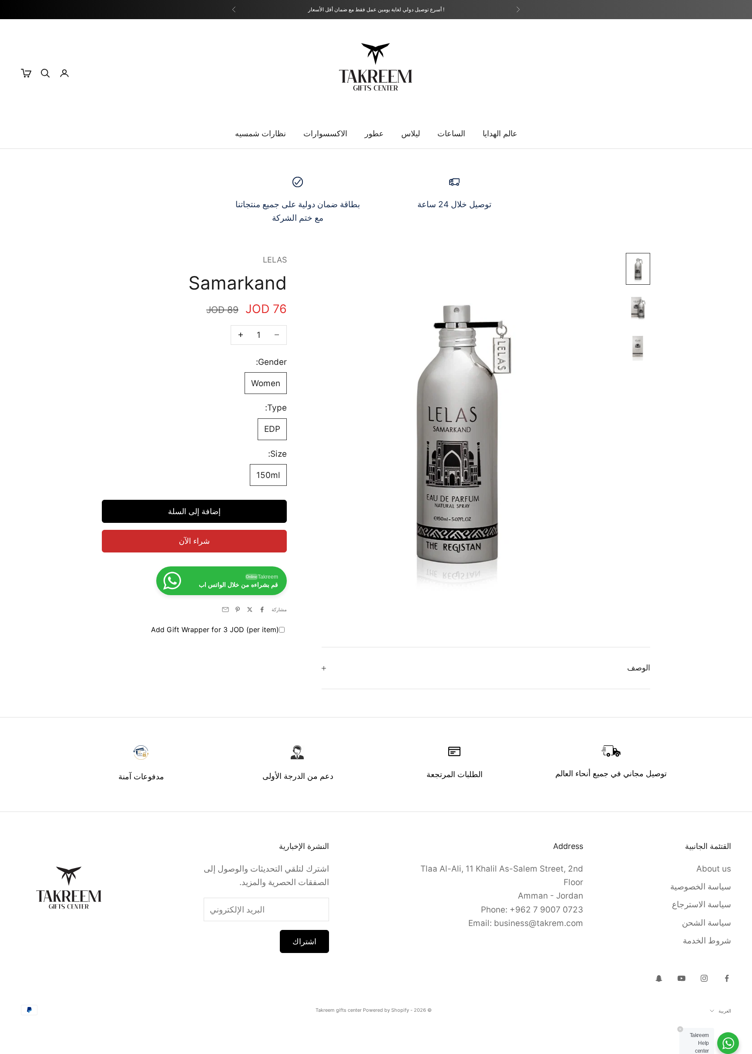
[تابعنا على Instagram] (704, 978)
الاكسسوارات (325, 133)
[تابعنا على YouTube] (681, 978)
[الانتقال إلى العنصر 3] (638, 346)
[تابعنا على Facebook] (726, 978)
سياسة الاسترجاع (701, 904)
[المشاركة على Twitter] (249, 609)
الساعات (451, 133)
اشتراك (304, 941)
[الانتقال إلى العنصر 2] (638, 307)
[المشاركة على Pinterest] (237, 609)
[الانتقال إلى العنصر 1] (638, 269)
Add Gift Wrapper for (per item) (215, 629)
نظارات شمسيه (260, 133)
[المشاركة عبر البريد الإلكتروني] (225, 609)
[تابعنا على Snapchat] (659, 978)
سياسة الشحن (706, 923)
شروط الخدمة (707, 941)
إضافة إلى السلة (194, 510)
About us (713, 869)
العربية (724, 1011)
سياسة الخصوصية (700, 887)
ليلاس (410, 133)
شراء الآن (194, 541)
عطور (374, 133)
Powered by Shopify (386, 1010)
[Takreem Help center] (728, 1043)
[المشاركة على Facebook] (261, 609)
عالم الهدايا (500, 133)
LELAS (275, 259)
